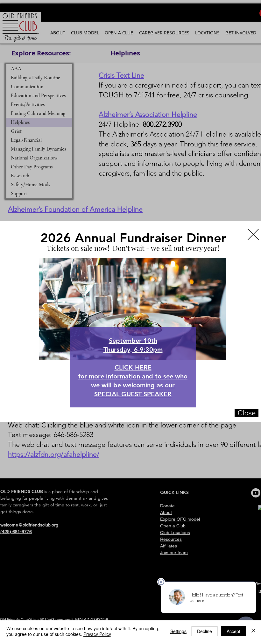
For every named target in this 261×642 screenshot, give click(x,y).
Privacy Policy (97, 634)
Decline (204, 631)
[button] (253, 234)
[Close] (253, 631)
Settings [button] (178, 631)
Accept (233, 631)
